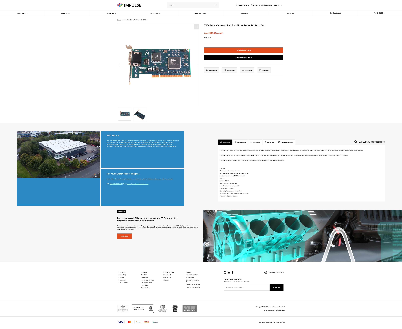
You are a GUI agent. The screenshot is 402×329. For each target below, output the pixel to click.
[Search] (215, 5)
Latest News (145, 285)
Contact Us (167, 277)
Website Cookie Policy (193, 287)
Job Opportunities (146, 283)
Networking (155, 13)
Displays (110, 13)
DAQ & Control (199, 13)
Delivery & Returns (287, 142)
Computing (65, 13)
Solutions (21, 13)
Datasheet (265, 70)
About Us (244, 13)
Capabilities (145, 277)
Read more (124, 236)
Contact (291, 13)
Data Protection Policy (193, 284)
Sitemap (166, 280)
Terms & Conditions (192, 275)
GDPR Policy (190, 277)
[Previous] (119, 65)
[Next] (197, 65)
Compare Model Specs (244, 57)
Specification (231, 70)
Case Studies (145, 288)
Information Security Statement (192, 281)
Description (213, 70)
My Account (167, 275)
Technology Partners (147, 280)
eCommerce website (270, 310)
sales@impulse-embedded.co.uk (137, 184)
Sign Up (276, 287)
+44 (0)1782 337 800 (116, 184)
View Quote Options (243, 50)
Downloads (248, 70)
